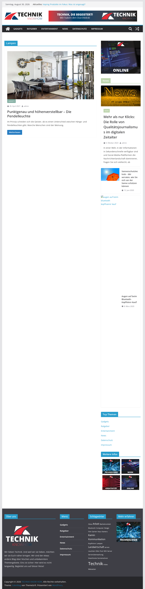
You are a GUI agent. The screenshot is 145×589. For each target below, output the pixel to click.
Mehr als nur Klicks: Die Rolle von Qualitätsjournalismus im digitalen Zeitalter (121, 126)
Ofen (97, 551)
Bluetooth (92, 528)
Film (89, 532)
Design (106, 528)
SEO (105, 551)
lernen (107, 547)
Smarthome (92, 558)
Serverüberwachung (95, 555)
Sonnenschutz (102, 558)
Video (106, 565)
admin (26, 106)
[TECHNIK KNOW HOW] (7, 28)
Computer (100, 528)
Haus (99, 532)
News (65, 28)
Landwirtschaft (96, 547)
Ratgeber (32, 28)
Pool (101, 551)
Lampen (100, 543)
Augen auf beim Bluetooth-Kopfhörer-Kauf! (129, 299)
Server (109, 551)
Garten (94, 532)
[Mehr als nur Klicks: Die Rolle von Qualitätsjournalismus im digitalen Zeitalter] (120, 96)
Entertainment (49, 28)
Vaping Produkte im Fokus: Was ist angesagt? (64, 4)
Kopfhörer (92, 543)
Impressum (97, 28)
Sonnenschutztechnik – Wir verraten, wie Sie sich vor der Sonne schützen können (130, 178)
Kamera (104, 532)
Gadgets (17, 28)
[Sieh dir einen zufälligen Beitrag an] (137, 28)
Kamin (91, 535)
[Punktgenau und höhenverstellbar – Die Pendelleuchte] (50, 75)
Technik (95, 563)
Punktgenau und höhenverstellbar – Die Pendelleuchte (39, 113)
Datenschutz (79, 28)
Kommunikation (96, 539)
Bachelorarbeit (105, 524)
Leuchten (91, 551)
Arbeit (96, 523)
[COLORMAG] (22, 523)
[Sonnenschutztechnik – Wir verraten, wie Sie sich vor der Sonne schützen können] (110, 181)
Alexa (90, 524)
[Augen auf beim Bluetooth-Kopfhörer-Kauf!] (110, 301)
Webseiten (92, 569)
